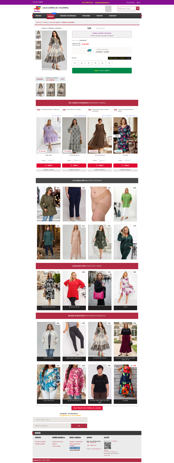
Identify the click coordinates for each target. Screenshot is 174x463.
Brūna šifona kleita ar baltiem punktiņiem (100, 110)
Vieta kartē (107, 455)
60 (95, 63)
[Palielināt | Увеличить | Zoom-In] (40, 90)
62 (102, 63)
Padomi (54, 444)
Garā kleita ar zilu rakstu (74, 109)
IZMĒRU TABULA (48, 169)
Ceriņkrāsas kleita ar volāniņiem (50, 109)
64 (109, 63)
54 (75, 63)
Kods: (56, 115)
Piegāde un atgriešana (76, 441)
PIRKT (49, 165)
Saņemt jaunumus (57, 441)
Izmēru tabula (56, 446)
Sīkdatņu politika (40, 444)
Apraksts (40, 79)
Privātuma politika (40, 441)
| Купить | (101, 70)
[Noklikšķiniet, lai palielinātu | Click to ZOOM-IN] (49, 135)
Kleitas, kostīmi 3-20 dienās (102, 34)
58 (88, 63)
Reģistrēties (130, 2)
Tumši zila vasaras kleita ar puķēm (125, 110)
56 (81, 63)
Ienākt (138, 2)
